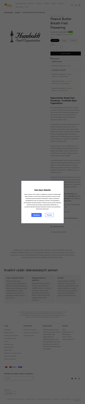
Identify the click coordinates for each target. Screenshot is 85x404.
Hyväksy (36, 215)
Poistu (49, 215)
